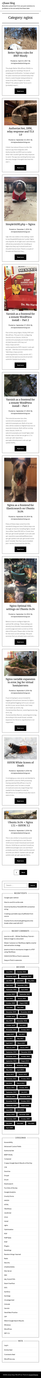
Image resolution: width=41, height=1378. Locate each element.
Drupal (6, 1175)
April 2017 (9, 1043)
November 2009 (11, 1119)
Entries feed (8, 1350)
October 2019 (10, 1016)
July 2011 (24, 1092)
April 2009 (9, 1128)
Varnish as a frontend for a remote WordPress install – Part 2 (20, 317)
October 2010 (25, 1101)
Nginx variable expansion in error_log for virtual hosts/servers (20, 682)
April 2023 (9, 985)
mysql (6, 1221)
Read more (20, 91)
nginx (6, 1225)
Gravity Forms (9, 1196)
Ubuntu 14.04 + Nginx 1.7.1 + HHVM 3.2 (20, 824)
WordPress (8, 1329)
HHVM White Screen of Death (20, 764)
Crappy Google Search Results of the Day (18, 1163)
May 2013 (9, 1070)
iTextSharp (7, 1209)
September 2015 (11, 1052)
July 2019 (23, 1016)
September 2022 (11, 990)
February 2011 (10, 1096)
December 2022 (22, 985)
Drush (6, 1180)
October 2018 (10, 1025)
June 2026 (9, 972)
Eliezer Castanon (10, 943)
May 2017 (20, 1039)
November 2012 (11, 1079)
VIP (5, 1316)
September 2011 (11, 1092)
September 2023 (26, 976)
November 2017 (11, 1030)
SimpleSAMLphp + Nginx (20, 224)
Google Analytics (10, 1192)
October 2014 (25, 1056)
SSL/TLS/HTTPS (9, 1279)
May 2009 (31, 1123)
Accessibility (8, 1142)
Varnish (6, 1308)
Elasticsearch (8, 1184)
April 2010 (20, 1110)
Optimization (8, 1229)
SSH (5, 1275)
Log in (6, 1345)
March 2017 (21, 1043)
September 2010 (11, 1105)
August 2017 (10, 1034)
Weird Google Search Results (14, 1321)
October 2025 (21, 972)
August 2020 (23, 1003)
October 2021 (10, 994)
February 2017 (10, 1047)
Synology (7, 1296)
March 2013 (10, 1074)
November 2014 (11, 1056)
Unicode (7, 1304)
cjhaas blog (8, 3)
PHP (5, 1242)
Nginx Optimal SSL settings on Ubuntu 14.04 (20, 607)
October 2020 (10, 1003)
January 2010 (10, 1114)
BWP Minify (8, 1155)
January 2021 (22, 998)
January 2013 (23, 1074)
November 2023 (11, 976)
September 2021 (25, 994)
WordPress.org (9, 1359)
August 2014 (25, 1061)
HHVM (6, 1200)
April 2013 (20, 1070)
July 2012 (9, 1083)
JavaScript (7, 1213)
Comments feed (9, 1354)
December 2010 (25, 1096)
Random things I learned (12, 1254)
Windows (7, 1325)
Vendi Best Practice (10, 1312)
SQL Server (8, 1271)
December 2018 (22, 1021)
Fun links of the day (10, 1188)
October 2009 (25, 1119)
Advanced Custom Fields (12, 1146)
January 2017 (24, 1047)
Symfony (7, 1292)
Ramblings (7, 1250)
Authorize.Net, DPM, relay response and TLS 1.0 (20, 131)
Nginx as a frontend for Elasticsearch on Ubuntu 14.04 (20, 508)
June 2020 (9, 1007)
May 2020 (20, 1007)
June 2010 (9, 1110)
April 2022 (24, 990)
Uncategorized (9, 1300)
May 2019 (9, 1021)
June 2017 (9, 1039)
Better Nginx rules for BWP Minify (20, 54)
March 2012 (20, 1083)
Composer (7, 1159)
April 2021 (9, 998)
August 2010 (25, 1105)
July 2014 (9, 1065)
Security (7, 1263)
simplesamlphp (9, 1267)
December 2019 (11, 1012)
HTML (6, 1204)
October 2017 (25, 1030)
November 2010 (11, 1101)
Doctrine (7, 1171)
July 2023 (9, 981)
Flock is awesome (23, 956)
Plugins (6, 1246)
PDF (5, 1233)
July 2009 (9, 1123)
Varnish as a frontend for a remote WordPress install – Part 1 (20, 402)
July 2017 (22, 1034)
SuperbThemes (33, 1375)
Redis (6, 1258)
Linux (6, 1217)
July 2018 (23, 1025)
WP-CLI (7, 1333)
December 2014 (26, 1052)
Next (23, 872)
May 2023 (31, 981)
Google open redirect (11, 898)
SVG (5, 1287)
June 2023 (20, 981)
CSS (5, 1167)
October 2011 (23, 1088)
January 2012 (10, 1088)
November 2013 (22, 1065)
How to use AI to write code (13, 902)
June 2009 (20, 1123)
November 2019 (26, 1012)
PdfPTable (7, 1238)
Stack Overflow (9, 1283)
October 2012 (25, 1079)
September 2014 (11, 1061)
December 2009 (24, 1114)
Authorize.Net (9, 1150)
